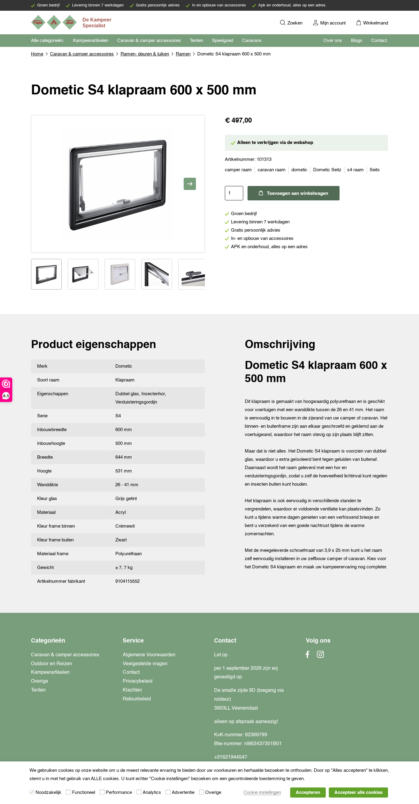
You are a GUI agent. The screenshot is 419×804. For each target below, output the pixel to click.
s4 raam (355, 170)
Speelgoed (222, 40)
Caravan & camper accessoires (149, 40)
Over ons (332, 40)
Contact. (379, 40)
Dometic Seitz (327, 170)
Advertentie (183, 792)
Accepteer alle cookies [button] (358, 792)
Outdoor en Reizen (51, 664)
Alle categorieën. (47, 40)
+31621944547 (230, 757)
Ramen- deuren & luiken (145, 54)
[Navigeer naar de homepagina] (72, 22)
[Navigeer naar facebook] (307, 656)
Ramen (183, 54)
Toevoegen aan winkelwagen (297, 193)
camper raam (238, 170)
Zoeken (294, 23)
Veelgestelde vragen (145, 664)
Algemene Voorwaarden (149, 655)
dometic (299, 170)
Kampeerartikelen (90, 40)
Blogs (356, 40)
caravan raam (272, 170)
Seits (375, 170)
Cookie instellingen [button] (262, 792)
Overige (39, 681)
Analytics (152, 792)
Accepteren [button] (308, 792)
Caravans (252, 40)
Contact (131, 672)
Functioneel (83, 792)
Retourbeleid (137, 699)
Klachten (132, 690)
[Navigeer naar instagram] (320, 656)
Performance (119, 792)
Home (37, 54)
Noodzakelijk (48, 792)
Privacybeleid (137, 681)
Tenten (196, 40)
